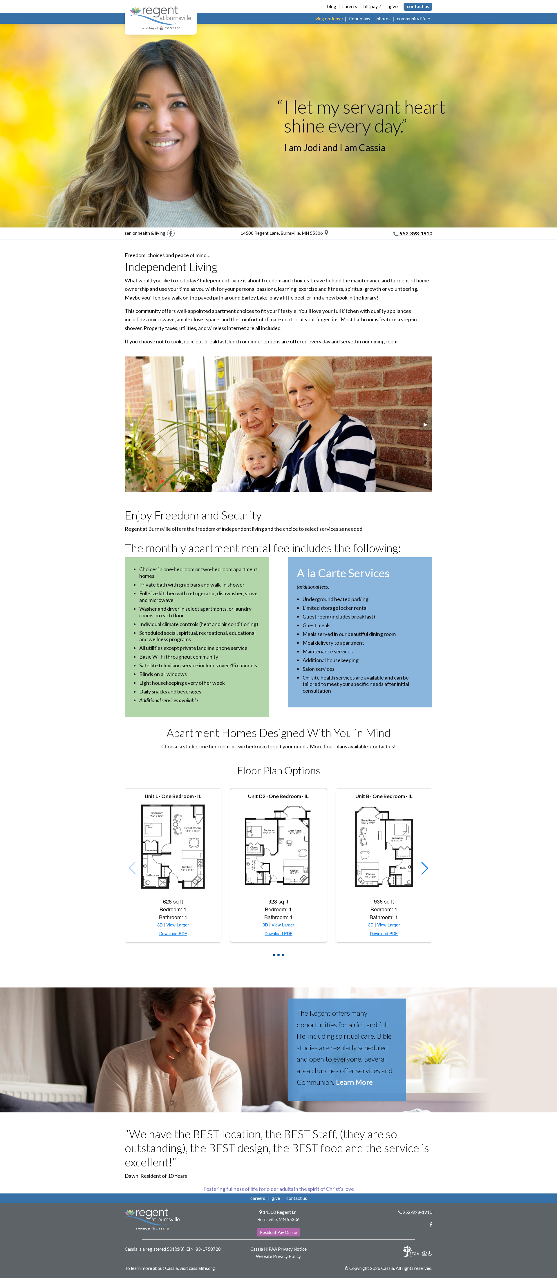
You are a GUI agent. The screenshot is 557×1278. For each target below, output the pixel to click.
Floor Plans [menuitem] (359, 18)
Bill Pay (370, 6)
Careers (349, 6)
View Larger (177, 925)
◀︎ (133, 424)
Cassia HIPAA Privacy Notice (278, 1249)
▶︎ (428, 424)
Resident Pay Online (278, 1232)
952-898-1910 (415, 233)
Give (393, 6)
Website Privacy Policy (278, 1256)
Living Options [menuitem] (326, 18)
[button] (274, 955)
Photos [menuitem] (383, 18)
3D (160, 925)
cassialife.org (202, 1268)
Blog (331, 6)
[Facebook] (171, 233)
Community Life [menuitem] (411, 18)
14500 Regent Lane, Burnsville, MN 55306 (282, 233)
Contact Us (418, 6)
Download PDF (173, 933)
